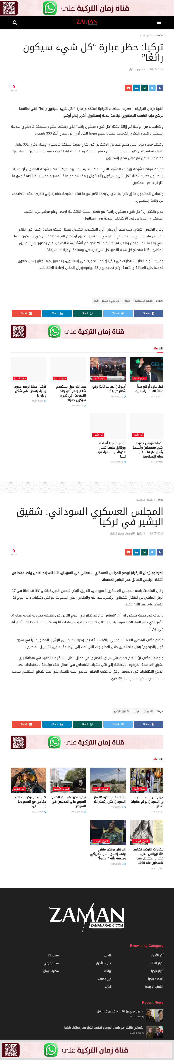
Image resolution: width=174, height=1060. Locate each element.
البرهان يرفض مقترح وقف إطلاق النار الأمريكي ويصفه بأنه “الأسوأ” (108, 853)
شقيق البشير (121, 711)
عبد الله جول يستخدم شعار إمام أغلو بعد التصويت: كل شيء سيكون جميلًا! (71, 393)
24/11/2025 (117, 864)
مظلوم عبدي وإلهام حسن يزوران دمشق (120, 1011)
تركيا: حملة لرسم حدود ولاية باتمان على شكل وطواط (30, 391)
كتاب (108, 987)
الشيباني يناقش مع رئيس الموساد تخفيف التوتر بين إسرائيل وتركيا (104, 1027)
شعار (127, 300)
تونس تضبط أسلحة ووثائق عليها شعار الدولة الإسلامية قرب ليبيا (111, 449)
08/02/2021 (117, 397)
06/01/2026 (157, 868)
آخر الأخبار (138, 435)
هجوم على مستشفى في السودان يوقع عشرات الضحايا (148, 801)
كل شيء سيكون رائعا (106, 300)
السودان (148, 711)
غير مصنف (104, 979)
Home (159, 35)
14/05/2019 (156, 69)
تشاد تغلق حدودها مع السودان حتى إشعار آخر (110, 799)
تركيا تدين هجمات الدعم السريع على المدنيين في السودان (69, 801)
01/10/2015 (157, 462)
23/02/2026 (117, 807)
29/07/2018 (38, 401)
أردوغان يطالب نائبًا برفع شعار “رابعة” (109, 389)
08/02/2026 (78, 812)
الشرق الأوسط (144, 499)
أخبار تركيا (157, 971)
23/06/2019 (78, 406)
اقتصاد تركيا (155, 979)
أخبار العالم (19, 789)
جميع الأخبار (146, 35)
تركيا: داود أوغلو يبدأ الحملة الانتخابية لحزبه (150, 389)
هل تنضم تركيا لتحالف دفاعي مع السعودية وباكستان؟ (30, 801)
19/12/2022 (157, 397)
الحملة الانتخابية (144, 300)
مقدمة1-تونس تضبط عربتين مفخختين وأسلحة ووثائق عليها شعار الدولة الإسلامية (149, 449)
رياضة (107, 971)
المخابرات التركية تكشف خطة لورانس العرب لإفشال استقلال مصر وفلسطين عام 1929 (149, 856)
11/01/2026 (38, 812)
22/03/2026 (157, 812)
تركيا (136, 711)
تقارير (107, 955)
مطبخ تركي (51, 963)
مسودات (53, 955)
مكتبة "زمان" (50, 971)
